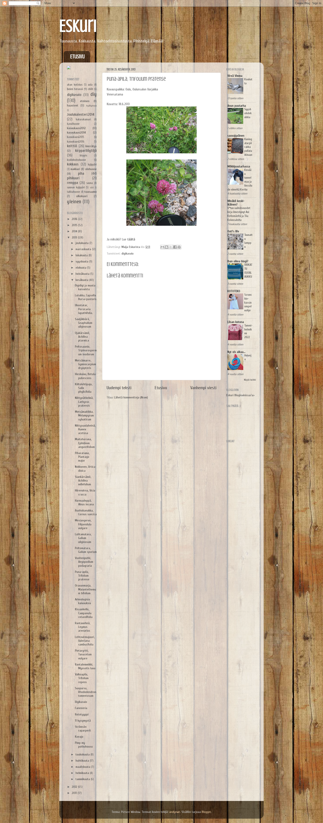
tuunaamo (90, 192)
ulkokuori (81, 196)
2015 (75, 225)
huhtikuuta (83, 761)
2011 (75, 793)
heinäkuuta (83, 274)
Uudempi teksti (119, 387)
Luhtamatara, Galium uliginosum (83, 538)
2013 (75, 237)
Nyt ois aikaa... (236, 352)
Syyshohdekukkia (248, 113)
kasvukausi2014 (76, 132)
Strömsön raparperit (83, 728)
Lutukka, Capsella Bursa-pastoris (85, 297)
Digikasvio (81, 702)
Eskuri (78, 26)
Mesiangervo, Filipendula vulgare (83, 524)
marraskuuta (84, 249)
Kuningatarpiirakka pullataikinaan (248, 147)
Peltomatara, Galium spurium (86, 550)
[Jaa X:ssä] (171, 247)
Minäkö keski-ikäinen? (235, 202)
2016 (75, 219)
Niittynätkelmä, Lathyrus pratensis (84, 401)
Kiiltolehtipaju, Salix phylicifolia (83, 388)
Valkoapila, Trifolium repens (82, 678)
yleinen (74, 202)
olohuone (91, 169)
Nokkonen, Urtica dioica (85, 468)
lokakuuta (82, 255)
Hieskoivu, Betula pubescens (85, 376)
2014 (75, 231)
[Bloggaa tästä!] (166, 247)
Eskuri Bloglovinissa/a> (240, 395)
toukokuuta (83, 754)
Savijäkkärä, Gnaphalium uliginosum (83, 323)
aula (90, 84)
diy (94, 94)
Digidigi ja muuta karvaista (85, 287)
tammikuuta (83, 779)
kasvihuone (73, 123)
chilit (90, 89)
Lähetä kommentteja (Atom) (131, 397)
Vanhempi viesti (203, 387)
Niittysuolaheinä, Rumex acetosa (85, 429)
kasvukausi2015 (75, 137)
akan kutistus (74, 84)
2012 (75, 787)
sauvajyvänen (235, 135)
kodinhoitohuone (76, 159)
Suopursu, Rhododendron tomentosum (85, 692)
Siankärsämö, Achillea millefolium (83, 480)
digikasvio (128, 253)
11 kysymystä (83, 720)
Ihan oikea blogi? (237, 261)
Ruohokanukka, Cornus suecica (86, 512)
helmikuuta (83, 773)
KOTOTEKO (233, 291)
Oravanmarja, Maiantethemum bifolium (85, 589)
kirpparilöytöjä (86, 150)
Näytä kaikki (250, 379)
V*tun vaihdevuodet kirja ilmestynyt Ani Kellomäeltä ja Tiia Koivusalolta (238, 214)
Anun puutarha (236, 106)
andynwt (174, 812)
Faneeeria (81, 708)
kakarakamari (83, 119)
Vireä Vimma (234, 76)
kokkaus (72, 164)
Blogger (206, 812)
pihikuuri (73, 178)
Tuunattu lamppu (248, 240)
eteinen (84, 101)
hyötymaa (91, 105)
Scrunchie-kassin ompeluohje (248, 302)
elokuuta (81, 267)
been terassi (75, 89)
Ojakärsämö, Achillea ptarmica (82, 337)
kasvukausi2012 (76, 128)
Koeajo (79, 737)
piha (81, 173)
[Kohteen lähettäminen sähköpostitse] (162, 247)
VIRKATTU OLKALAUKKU (248, 270)
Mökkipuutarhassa (238, 166)
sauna (89, 183)
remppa (72, 183)
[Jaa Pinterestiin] (179, 247)
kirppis (83, 155)
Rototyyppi (82, 714)
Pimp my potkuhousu (84, 744)
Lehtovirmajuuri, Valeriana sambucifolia (84, 641)
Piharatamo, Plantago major (82, 457)
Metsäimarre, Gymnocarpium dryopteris (85, 364)
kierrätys (91, 146)
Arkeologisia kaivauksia (83, 601)
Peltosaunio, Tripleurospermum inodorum (86, 350)
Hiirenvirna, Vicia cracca (85, 492)
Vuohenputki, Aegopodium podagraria (84, 562)
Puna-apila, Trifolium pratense (82, 575)
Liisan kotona (235, 322)
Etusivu (77, 57)
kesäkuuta (82, 280)
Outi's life (233, 231)
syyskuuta (82, 261)
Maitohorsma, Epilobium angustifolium (85, 443)
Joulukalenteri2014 (80, 114)
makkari (75, 169)
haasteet (72, 105)
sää (92, 187)
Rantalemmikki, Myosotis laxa (85, 666)
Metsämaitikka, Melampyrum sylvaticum (84, 415)
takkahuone (73, 191)
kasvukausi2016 (75, 141)
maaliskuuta (83, 767)
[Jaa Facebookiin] (175, 247)
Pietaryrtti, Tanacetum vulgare (83, 654)
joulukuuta (82, 243)
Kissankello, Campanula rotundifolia (84, 613)
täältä (131, 239)
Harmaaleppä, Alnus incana (84, 502)
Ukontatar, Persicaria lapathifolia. (84, 309)
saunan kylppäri (76, 187)
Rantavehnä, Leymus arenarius (82, 627)
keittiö (72, 146)
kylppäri (92, 164)
